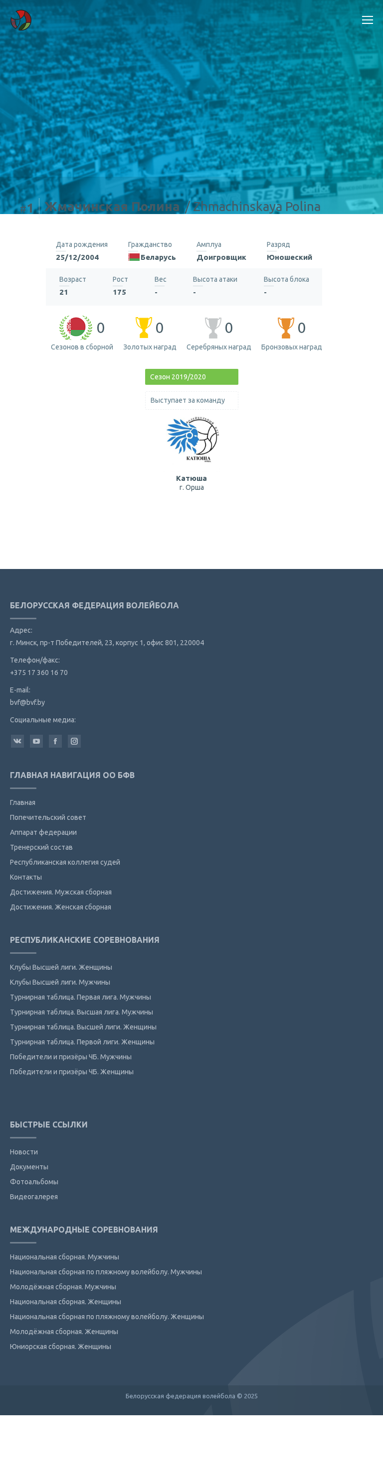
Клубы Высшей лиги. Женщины (61, 967)
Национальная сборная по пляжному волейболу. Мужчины (106, 1272)
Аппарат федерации (43, 832)
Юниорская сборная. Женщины (60, 1347)
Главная (22, 802)
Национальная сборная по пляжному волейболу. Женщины (107, 1317)
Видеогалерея (34, 1197)
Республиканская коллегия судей (65, 862)
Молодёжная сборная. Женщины (64, 1332)
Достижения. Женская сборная (60, 907)
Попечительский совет (48, 817)
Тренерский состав (41, 847)
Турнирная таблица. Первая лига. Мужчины (80, 997)
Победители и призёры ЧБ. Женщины (72, 1072)
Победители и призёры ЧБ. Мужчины (71, 1057)
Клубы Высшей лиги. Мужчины (60, 982)
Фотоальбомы (34, 1182)
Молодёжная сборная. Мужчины (63, 1287)
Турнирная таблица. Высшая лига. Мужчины (81, 1012)
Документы (29, 1167)
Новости (24, 1152)
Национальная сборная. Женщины (65, 1302)
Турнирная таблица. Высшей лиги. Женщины (83, 1027)
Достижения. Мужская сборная (61, 892)
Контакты (26, 877)
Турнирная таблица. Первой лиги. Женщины (82, 1042)
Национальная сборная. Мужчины (64, 1257)
